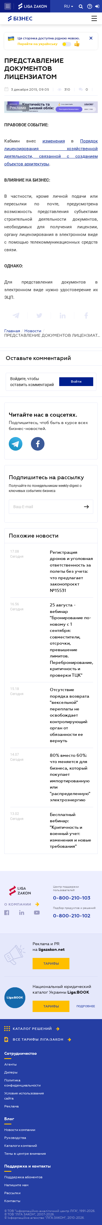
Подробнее (85, 1006)
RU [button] (67, 6)
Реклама (11, 1106)
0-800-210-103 (71, 898)
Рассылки (12, 1193)
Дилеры (11, 1072)
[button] (7, 6)
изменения (53, 141)
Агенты (10, 1064)
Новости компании (19, 1130)
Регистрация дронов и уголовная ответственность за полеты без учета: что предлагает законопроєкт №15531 (71, 571)
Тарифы (51, 964)
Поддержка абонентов (23, 1177)
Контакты (12, 1201)
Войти (76, 382)
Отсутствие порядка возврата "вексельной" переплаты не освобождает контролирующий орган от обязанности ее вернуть (69, 715)
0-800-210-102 (71, 916)
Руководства (15, 1138)
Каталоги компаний (20, 1146)
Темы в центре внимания (25, 1154)
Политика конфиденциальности (22, 1082)
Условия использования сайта (24, 1095)
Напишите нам (16, 1185)
